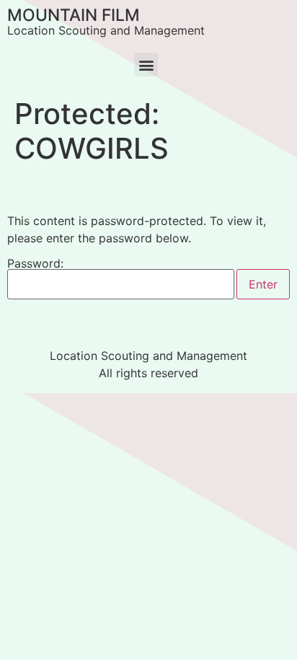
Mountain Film (73, 15)
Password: (35, 264)
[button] (146, 64)
